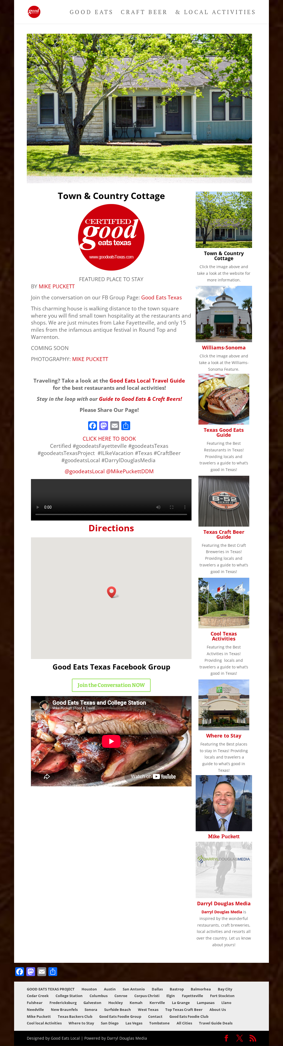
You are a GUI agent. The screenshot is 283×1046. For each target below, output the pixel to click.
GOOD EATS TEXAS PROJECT (51, 989)
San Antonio (134, 989)
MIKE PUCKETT (57, 286)
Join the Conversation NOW (111, 685)
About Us (217, 1009)
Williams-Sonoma (224, 347)
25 (186, 172)
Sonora (91, 1009)
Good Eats (92, 13)
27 (196, 172)
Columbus (99, 995)
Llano (226, 1002)
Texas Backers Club (75, 1016)
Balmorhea (201, 989)
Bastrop (177, 989)
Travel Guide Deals (215, 1023)
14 (135, 172)
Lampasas (205, 1002)
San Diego (110, 1023)
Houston (89, 989)
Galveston (92, 1002)
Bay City (225, 989)
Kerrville (157, 1002)
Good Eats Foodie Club (188, 1016)
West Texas (148, 1009)
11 (121, 172)
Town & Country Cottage (224, 256)
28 (200, 172)
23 (177, 172)
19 (158, 172)
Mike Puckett (224, 836)
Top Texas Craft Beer (184, 1009)
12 (125, 172)
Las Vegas (133, 1023)
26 (191, 172)
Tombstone (159, 1023)
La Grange (181, 1002)
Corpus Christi (146, 995)
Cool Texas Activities (224, 636)
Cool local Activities (44, 1023)
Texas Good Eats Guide (224, 432)
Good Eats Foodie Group (120, 1016)
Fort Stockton (222, 995)
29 (205, 172)
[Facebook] (92, 426)
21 (168, 172)
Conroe (120, 995)
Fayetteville (192, 995)
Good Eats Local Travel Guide (147, 380)
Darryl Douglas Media (224, 903)
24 (182, 172)
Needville (35, 1009)
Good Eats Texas (161, 297)
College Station (69, 995)
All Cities (184, 1023)
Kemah (136, 1002)
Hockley (115, 1002)
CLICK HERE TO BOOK (109, 438)
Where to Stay (223, 735)
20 (163, 172)
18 (153, 172)
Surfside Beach (117, 1009)
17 (149, 172)
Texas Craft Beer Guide (223, 534)
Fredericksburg (63, 1002)
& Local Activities (215, 13)
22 (172, 172)
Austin (110, 989)
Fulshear (35, 1002)
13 (130, 172)
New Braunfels (64, 1009)
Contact (155, 1016)
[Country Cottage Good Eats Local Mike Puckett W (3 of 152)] (139, 181)
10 (116, 172)
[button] (113, 592)
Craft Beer (144, 13)
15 (139, 172)
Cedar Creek (38, 995)
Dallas (157, 989)
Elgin (170, 995)
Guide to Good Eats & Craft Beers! (140, 398)
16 (144, 172)
